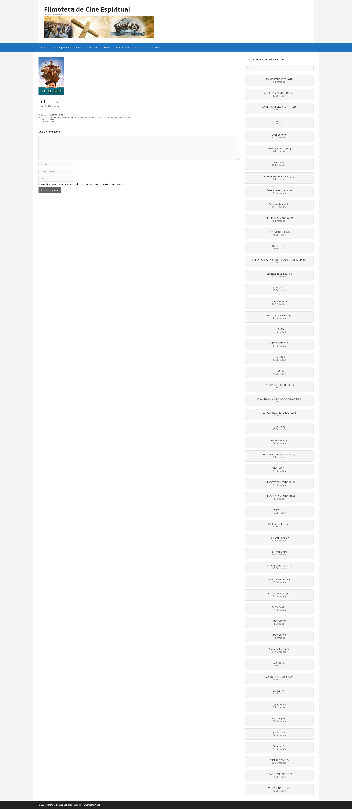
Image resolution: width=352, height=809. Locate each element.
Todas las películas (60, 47)
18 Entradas (279, 330)
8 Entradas (279, 178)
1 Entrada (279, 497)
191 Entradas (279, 205)
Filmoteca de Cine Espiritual (87, 9)
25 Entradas (279, 678)
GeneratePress (92, 804)
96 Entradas (279, 233)
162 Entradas (279, 303)
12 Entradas (279, 400)
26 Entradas (279, 469)
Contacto (139, 47)
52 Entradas (279, 386)
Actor (106, 47)
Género (78, 47)
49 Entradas (279, 344)
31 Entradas (279, 372)
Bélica (43, 117)
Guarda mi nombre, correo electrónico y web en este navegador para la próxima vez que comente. (82, 184)
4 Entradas (279, 150)
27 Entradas (279, 122)
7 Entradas (279, 636)
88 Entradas (279, 191)
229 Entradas (279, 275)
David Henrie (75, 117)
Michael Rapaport (114, 117)
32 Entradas (279, 789)
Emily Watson (92, 117)
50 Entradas (279, 692)
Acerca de (154, 47)
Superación (45, 115)
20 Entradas (279, 94)
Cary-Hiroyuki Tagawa (54, 117)
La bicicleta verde (47, 122)
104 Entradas (279, 164)
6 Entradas (279, 80)
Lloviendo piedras (47, 119)
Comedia (66, 117)
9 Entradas (279, 456)
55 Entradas (279, 511)
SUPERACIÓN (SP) (56, 115)
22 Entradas (279, 442)
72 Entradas (279, 483)
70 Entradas (279, 747)
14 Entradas (279, 608)
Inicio (43, 47)
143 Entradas (279, 650)
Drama (83, 117)
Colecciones (93, 47)
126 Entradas (279, 136)
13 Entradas (279, 414)
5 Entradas (279, 706)
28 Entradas (279, 581)
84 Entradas (279, 664)
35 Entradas (279, 247)
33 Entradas (279, 428)
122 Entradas (279, 761)
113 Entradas (279, 539)
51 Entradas (279, 108)
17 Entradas (279, 261)
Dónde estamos (122, 47)
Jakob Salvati (102, 117)
